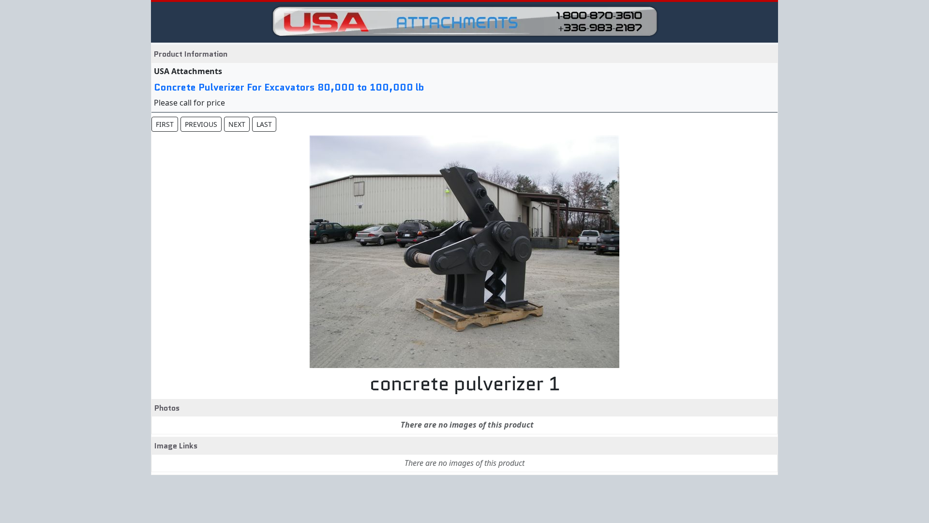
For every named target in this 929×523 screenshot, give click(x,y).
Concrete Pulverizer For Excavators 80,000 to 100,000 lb (289, 87)
